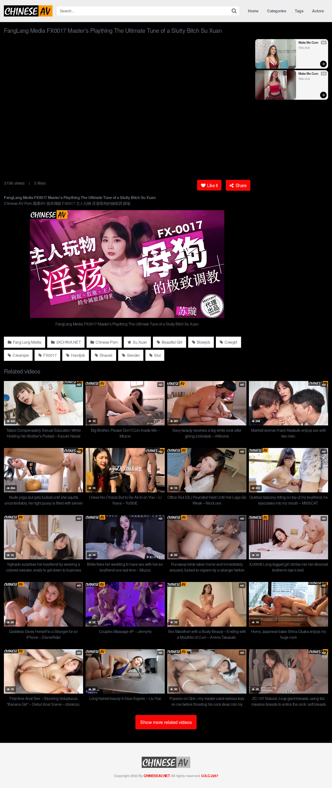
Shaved (105, 355)
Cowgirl (230, 342)
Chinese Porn (106, 342)
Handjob (77, 355)
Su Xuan (139, 342)
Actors (318, 11)
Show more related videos (166, 722)
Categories (276, 11)
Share (240, 185)
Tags (299, 11)
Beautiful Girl (171, 342)
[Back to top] (319, 772)
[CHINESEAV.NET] (28, 11)
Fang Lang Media (26, 342)
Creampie (20, 355)
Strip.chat (304, 48)
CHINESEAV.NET (157, 775)
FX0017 (50, 355)
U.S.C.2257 (209, 775)
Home (253, 11)
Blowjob (203, 342)
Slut (157, 355)
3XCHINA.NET (68, 342)
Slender (133, 355)
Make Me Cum (308, 42)
